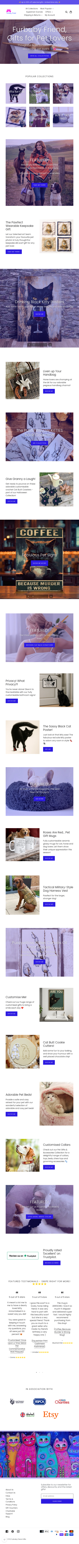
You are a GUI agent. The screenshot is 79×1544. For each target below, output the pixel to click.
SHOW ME (49, 1167)
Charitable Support (10, 1512)
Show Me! (12, 701)
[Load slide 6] (71, 599)
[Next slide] (34, 345)
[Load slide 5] (71, 348)
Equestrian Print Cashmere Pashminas (40, 1343)
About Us (9, 1489)
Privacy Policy (11, 1505)
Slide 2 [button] (39, 1372)
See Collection (39, 443)
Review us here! (52, 1263)
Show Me (39, 315)
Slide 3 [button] (43, 1372)
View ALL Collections (39, 56)
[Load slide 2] (66, 348)
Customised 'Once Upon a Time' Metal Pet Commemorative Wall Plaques (17, 1346)
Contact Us (10, 1493)
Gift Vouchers (11, 1508)
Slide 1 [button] (36, 1372)
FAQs (8, 1496)
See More (40, 799)
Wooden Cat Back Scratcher (39, 645)
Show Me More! (39, 565)
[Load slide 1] (64, 348)
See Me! (48, 749)
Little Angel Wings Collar (39, 1217)
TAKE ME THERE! (39, 185)
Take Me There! (14, 252)
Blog (7, 1517)
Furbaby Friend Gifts (18, 1539)
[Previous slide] (29, 345)
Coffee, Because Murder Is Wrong (62, 1330)
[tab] (36, 1372)
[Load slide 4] (70, 348)
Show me (49, 391)
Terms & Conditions (10, 1500)
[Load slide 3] (68, 348)
